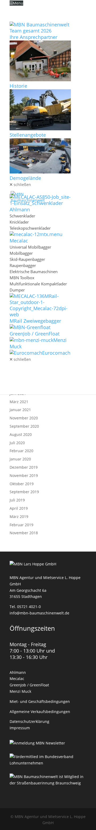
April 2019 (19, 508)
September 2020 (24, 426)
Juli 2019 (17, 500)
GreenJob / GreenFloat (29, 684)
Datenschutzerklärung (29, 721)
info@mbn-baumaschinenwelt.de (39, 613)
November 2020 (24, 417)
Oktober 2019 (22, 483)
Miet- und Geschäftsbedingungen (40, 701)
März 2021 (19, 401)
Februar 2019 (21, 524)
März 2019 (19, 516)
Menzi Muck (20, 691)
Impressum (20, 727)
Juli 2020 (17, 442)
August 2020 (21, 434)
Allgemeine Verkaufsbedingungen (40, 711)
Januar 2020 (20, 458)
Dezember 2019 (24, 467)
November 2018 (24, 532)
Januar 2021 (20, 409)
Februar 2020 (21, 450)
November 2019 (24, 475)
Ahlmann (18, 672)
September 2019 (24, 491)
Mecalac (17, 678)
